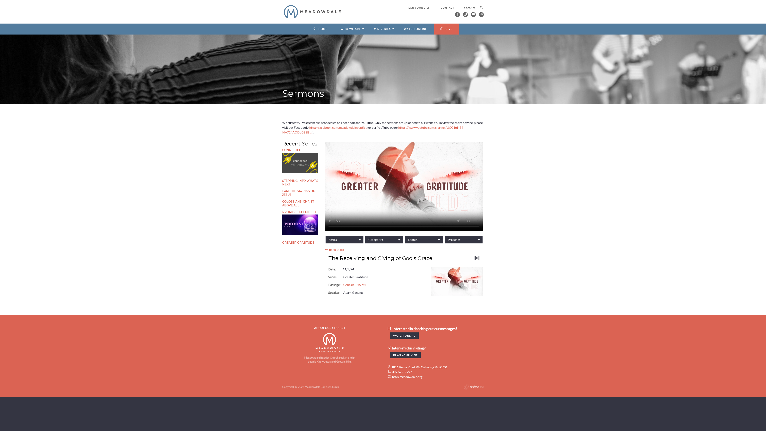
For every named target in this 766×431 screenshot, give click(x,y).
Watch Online (415, 29)
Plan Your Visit (419, 7)
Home (323, 29)
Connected (291, 150)
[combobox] (344, 239)
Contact (447, 7)
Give (449, 29)
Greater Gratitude (298, 242)
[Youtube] (473, 14)
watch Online (404, 335)
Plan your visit (405, 355)
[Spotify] (481, 14)
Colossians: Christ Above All (298, 203)
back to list (336, 249)
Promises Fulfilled (299, 212)
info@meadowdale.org (406, 377)
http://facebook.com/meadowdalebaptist (338, 127)
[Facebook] (457, 14)
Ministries (382, 29)
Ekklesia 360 (474, 387)
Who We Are (351, 29)
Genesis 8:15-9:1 (354, 285)
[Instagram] (465, 14)
